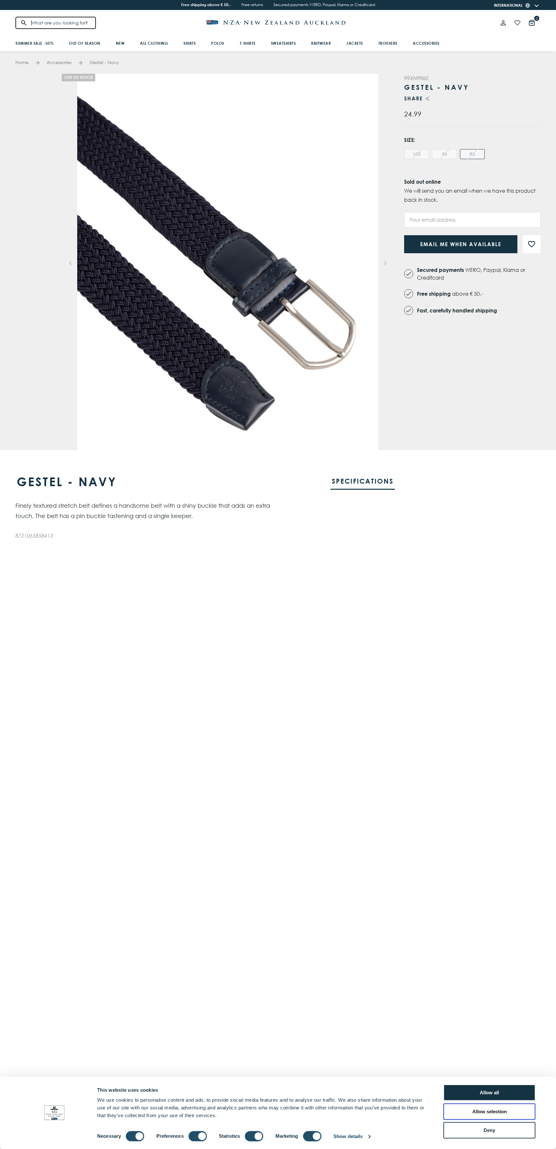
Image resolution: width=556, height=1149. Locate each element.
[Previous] (71, 261)
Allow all (489, 1092)
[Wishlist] (517, 22)
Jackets (354, 43)
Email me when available (460, 244)
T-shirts (247, 43)
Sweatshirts (283, 43)
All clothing (154, 43)
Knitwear (321, 43)
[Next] (385, 261)
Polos (217, 43)
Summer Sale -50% (34, 43)
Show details (348, 1136)
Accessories (426, 43)
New (120, 43)
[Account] (503, 22)
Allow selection (489, 1111)
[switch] (198, 1136)
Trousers (387, 43)
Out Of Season (84, 43)
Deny (489, 1130)
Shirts (189, 43)
